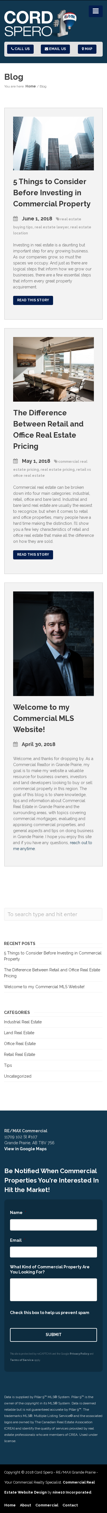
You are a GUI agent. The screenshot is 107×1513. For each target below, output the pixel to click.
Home (30, 86)
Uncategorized (17, 1076)
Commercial (46, 1505)
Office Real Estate (20, 1043)
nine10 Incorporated (72, 1492)
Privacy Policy (79, 1353)
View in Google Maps (25, 1149)
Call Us (22, 49)
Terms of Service (22, 1360)
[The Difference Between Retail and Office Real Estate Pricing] (53, 368)
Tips (8, 1065)
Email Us (57, 49)
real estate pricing (57, 470)
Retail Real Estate (19, 1054)
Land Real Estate (19, 1032)
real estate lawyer (51, 227)
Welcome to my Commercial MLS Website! (43, 718)
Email (17, 1240)
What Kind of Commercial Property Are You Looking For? (50, 1269)
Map (88, 49)
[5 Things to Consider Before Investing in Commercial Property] (53, 143)
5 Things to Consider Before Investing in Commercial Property (51, 192)
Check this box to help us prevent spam (49, 1312)
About (25, 1505)
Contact (70, 1505)
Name (18, 1212)
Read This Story (33, 300)
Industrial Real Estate (23, 1022)
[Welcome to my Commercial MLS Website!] (53, 643)
